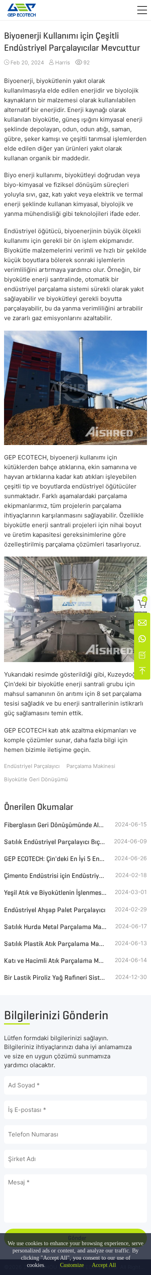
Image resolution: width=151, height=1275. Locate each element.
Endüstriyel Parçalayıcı (32, 766)
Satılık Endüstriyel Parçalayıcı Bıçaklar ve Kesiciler (55, 842)
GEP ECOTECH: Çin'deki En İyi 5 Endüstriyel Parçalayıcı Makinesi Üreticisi (55, 859)
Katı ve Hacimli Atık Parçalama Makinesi (55, 960)
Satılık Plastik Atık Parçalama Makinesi (55, 944)
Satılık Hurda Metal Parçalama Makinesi (55, 927)
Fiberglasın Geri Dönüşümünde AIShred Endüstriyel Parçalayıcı (55, 825)
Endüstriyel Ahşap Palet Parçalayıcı (54, 910)
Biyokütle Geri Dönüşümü (36, 779)
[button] (142, 10)
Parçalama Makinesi (90, 766)
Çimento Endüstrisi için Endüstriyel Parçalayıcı (55, 875)
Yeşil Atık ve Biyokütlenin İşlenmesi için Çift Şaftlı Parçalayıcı (55, 892)
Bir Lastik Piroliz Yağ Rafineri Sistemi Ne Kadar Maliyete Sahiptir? (55, 977)
